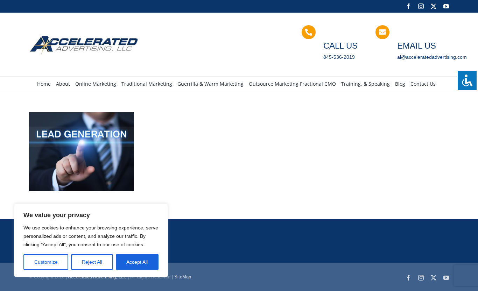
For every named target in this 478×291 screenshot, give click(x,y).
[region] (91, 240)
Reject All (92, 262)
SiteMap (182, 276)
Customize (46, 262)
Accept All (137, 262)
